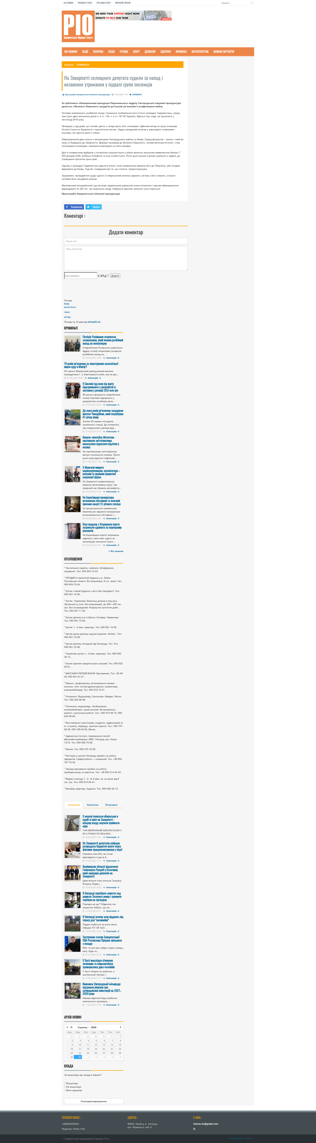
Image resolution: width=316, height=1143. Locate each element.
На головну (68, 2)
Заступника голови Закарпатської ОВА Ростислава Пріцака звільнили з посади (102, 940)
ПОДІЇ (85, 52)
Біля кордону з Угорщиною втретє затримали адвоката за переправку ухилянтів (102, 527)
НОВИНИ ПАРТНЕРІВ (223, 52)
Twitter (96, 207)
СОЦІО (111, 52)
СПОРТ (136, 52)
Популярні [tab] (111, 804)
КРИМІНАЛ (181, 52)
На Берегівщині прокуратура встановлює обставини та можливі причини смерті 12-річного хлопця (102, 500)
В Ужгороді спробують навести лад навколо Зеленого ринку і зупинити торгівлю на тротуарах (102, 896)
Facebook (76, 207)
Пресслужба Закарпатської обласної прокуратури (87, 94)
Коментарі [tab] (74, 804)
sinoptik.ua (94, 321)
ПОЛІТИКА (98, 52)
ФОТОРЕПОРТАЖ (200, 52)
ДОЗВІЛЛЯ (150, 52)
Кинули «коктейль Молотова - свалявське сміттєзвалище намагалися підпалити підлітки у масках (101, 442)
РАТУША (124, 52)
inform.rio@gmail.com (205, 1123)
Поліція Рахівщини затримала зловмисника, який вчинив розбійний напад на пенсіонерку (103, 340)
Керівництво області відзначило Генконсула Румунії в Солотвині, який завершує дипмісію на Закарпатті (100, 871)
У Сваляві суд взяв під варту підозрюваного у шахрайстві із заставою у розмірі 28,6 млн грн (100, 386)
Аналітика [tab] (92, 804)
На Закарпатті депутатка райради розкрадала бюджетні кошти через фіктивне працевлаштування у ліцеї (102, 846)
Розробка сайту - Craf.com (241, 1138)
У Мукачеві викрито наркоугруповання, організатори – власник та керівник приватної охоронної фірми (101, 472)
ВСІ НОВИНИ (71, 52)
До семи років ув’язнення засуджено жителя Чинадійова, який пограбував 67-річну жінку (103, 413)
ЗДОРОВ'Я (165, 52)
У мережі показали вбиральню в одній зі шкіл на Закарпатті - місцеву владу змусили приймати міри (101, 821)
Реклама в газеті (85, 2)
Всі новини (117, 551)
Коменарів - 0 (112, 357)
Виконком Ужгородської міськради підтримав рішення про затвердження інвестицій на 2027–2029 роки (102, 989)
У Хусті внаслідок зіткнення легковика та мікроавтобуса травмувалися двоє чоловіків (99, 963)
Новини (69, 64)
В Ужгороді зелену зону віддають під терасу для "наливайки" (103, 918)
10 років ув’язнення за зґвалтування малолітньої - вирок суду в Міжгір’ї (92, 365)
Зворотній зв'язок (123, 2)
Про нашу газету (103, 2)
